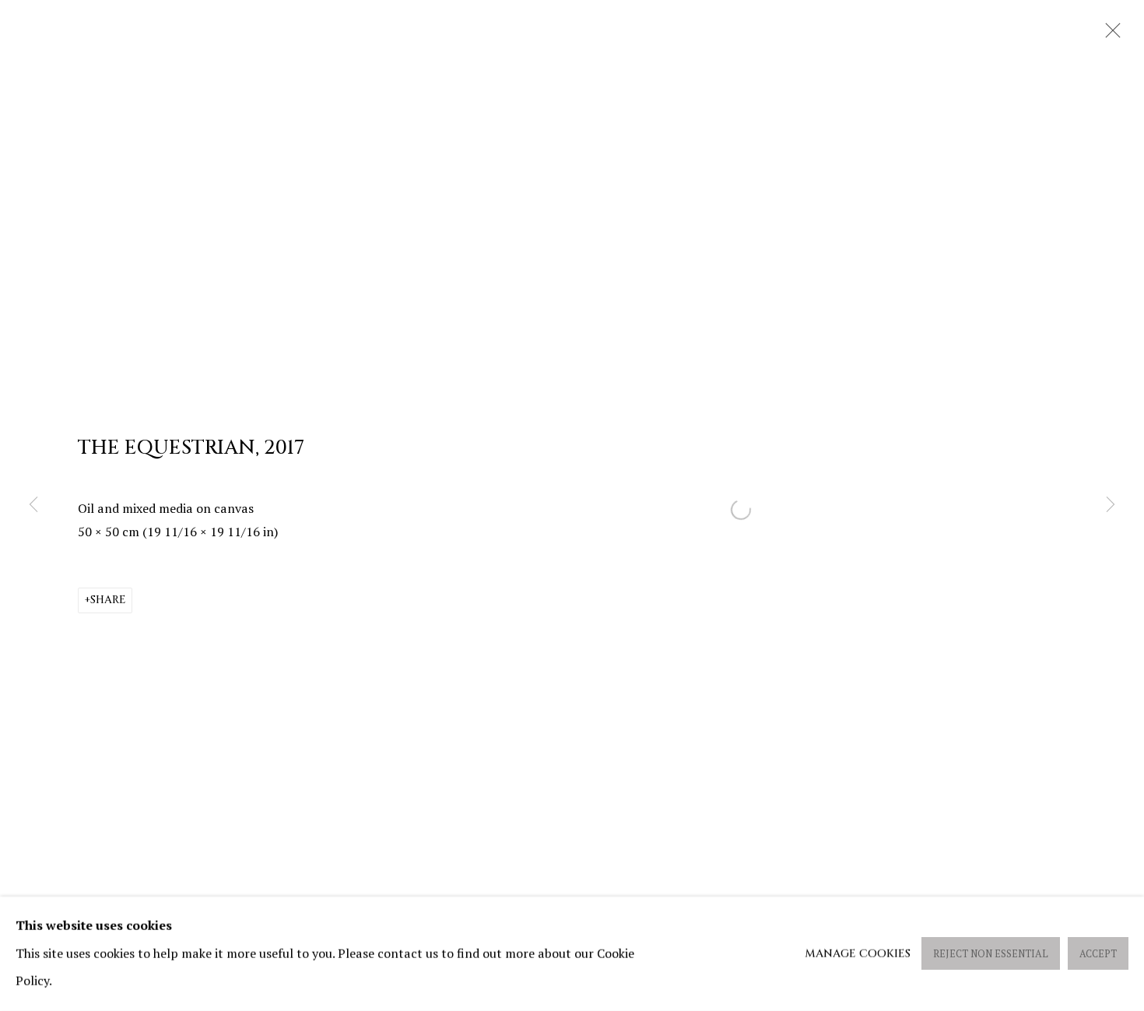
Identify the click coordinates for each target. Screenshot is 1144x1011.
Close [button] (1109, 35)
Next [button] (1110, 505)
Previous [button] (33, 505)
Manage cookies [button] (858, 953)
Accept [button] (1098, 954)
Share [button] (107, 600)
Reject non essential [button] (990, 954)
